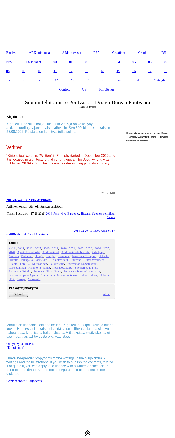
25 (103, 80)
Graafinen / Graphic (84, 256)
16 (134, 71)
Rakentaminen (17, 267)
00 (55, 62)
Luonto (13, 263)
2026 (12, 252)
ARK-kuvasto (71, 52)
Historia (85, 213)
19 (8, 80)
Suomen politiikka (103, 213)
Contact (64, 89)
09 (23, 71)
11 (55, 71)
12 (71, 71)
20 (24, 80)
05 (134, 62)
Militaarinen (39, 263)
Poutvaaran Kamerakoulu (82, 263)
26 (119, 80)
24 (87, 80)
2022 (81, 248)
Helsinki (104, 256)
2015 (21, 248)
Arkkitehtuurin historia (75, 252)
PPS (9, 62)
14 (102, 71)
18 (165, 71)
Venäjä (21, 279)
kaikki (12, 248)
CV (84, 89)
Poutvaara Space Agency (23, 275)
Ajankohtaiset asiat (28, 252)
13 (86, 71)
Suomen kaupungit (86, 267)
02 (86, 62)
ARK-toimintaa (39, 52)
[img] (87, 21)
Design (39, 256)
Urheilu (104, 275)
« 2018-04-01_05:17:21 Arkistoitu (27, 234)
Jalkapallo (27, 260)
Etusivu (11, 52)
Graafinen (119, 52)
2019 (55, 248)
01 (71, 62)
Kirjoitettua (106, 89)
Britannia (26, 256)
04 (118, 62)
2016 (29, 248)
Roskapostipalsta (62, 267)
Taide (83, 275)
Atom (106, 294)
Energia (50, 256)
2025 (106, 248)
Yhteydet (160, 80)
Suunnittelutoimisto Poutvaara (59, 275)
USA (12, 279)
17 (150, 71)
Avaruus (14, 256)
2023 (89, 248)
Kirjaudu (18, 294)
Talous (111, 217)
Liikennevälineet (94, 260)
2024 (98, 248)
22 (56, 80)
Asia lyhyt (59, 213)
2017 (38, 248)
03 (102, 62)
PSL (164, 52)
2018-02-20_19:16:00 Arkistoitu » (94, 230)
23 (72, 80)
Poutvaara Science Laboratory (82, 271)
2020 (64, 248)
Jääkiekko (41, 260)
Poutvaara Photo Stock (47, 271)
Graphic (143, 52)
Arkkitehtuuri (50, 252)
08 (8, 71)
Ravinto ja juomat (39, 267)
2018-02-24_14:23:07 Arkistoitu (29, 200)
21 (40, 80)
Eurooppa (73, 213)
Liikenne (75, 260)
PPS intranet (32, 62)
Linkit (137, 80)
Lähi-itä (25, 263)
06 (150, 62)
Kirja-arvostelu (59, 260)
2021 (72, 248)
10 (39, 71)
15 (118, 71)
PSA (96, 52)
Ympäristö (34, 279)
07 (165, 62)
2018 (49, 213)
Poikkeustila (57, 263)
